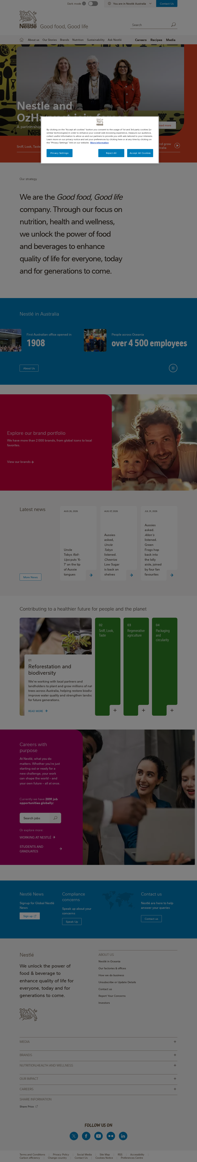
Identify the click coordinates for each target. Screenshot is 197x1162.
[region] (100, 140)
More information (99, 142)
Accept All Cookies (140, 153)
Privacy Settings (59, 153)
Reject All (111, 153)
